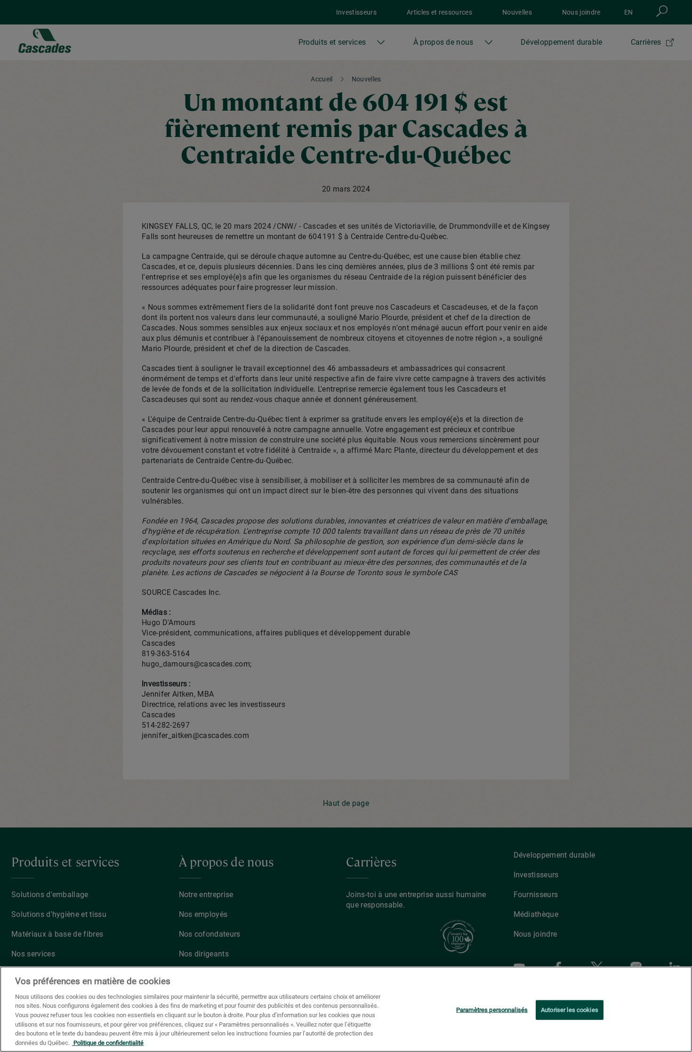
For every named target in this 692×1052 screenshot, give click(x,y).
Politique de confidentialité (108, 1042)
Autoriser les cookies (569, 1009)
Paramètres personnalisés (492, 1009)
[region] (346, 1009)
